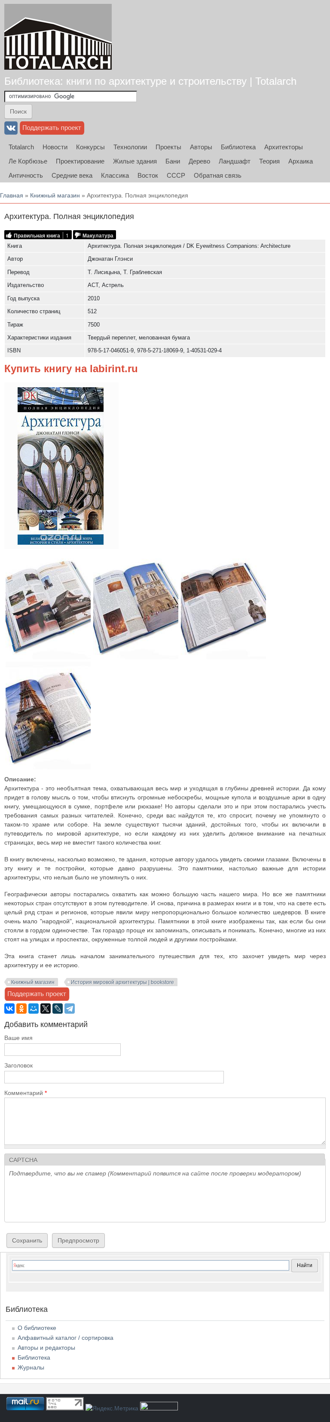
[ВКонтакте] (9, 1008)
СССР (176, 175)
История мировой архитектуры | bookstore (122, 982)
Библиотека (238, 147)
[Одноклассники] (21, 1008)
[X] (45, 1008)
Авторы (201, 147)
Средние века (72, 175)
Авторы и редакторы (46, 1347)
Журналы (31, 1367)
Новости (55, 147)
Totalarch (21, 147)
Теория (269, 161)
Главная (11, 195)
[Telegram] (69, 1008)
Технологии (130, 147)
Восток (148, 175)
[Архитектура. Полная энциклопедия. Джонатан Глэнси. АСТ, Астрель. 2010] (48, 657)
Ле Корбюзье (28, 161)
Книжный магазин (55, 195)
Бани (172, 161)
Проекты (168, 147)
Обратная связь (217, 175)
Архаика (300, 161)
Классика (115, 175)
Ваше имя (18, 1037)
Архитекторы (283, 147)
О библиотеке (37, 1327)
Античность (26, 175)
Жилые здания (135, 161)
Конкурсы (90, 147)
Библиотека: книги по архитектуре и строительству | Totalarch (150, 81)
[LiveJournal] (57, 1008)
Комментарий (25, 1092)
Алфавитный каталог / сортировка (65, 1337)
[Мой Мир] (33, 1008)
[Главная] (58, 37)
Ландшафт (235, 161)
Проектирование (80, 161)
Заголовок (18, 1065)
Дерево (199, 161)
